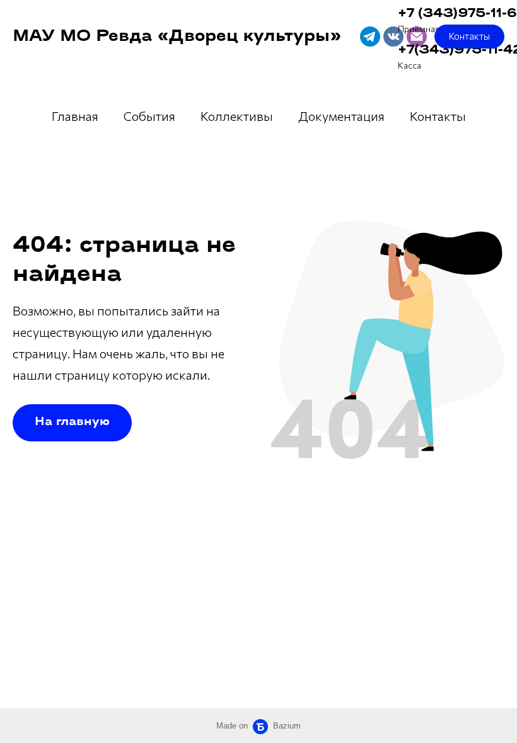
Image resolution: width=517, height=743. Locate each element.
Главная (75, 115)
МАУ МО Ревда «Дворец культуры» (177, 36)
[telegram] (370, 36)
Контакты (438, 115)
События (149, 115)
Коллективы (236, 115)
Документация (341, 115)
